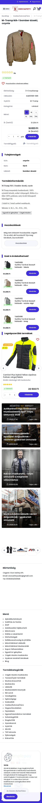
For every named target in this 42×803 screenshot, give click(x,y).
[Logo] (21, 9)
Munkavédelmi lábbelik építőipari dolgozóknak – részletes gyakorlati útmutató (20, 436)
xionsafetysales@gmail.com (20, 576)
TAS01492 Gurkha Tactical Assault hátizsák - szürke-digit (25, 300)
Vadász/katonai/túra (21, 16)
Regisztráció (36, 2)
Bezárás (11, 796)
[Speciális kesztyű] (9, 550)
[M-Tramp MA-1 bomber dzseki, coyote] (21, 47)
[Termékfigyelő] (30, 143)
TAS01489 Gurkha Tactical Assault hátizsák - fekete (25, 264)
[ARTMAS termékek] (31, 550)
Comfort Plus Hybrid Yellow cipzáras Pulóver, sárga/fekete (19, 376)
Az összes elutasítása (16, 791)
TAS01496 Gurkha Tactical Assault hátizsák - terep (25, 318)
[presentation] (3, 368)
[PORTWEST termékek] (20, 550)
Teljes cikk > (33, 419)
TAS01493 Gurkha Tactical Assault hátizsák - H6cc (25, 282)
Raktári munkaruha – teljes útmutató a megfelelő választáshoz (18, 476)
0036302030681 (13, 579)
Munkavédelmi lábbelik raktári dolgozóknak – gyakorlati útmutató (20, 517)
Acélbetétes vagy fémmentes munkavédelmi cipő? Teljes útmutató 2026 (20, 411)
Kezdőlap (5, 16)
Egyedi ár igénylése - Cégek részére (17, 213)
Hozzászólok (21, 243)
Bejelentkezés (23, 2)
